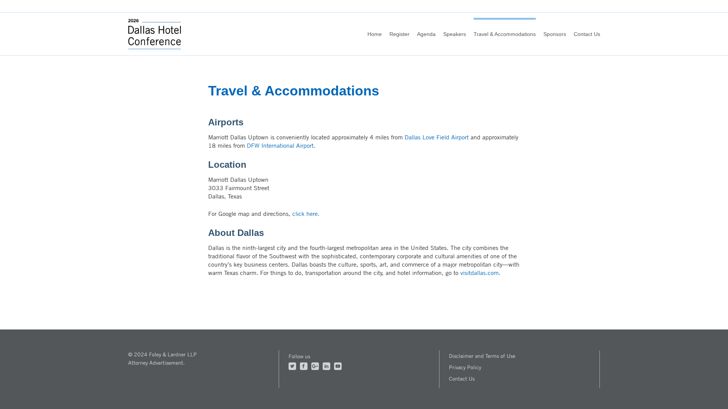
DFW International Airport (280, 145)
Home (374, 34)
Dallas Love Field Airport (437, 137)
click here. (306, 213)
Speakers (454, 34)
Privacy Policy (465, 367)
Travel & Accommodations (505, 34)
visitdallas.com (479, 272)
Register (399, 34)
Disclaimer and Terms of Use (482, 356)
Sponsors (554, 34)
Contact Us (587, 34)
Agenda (426, 34)
